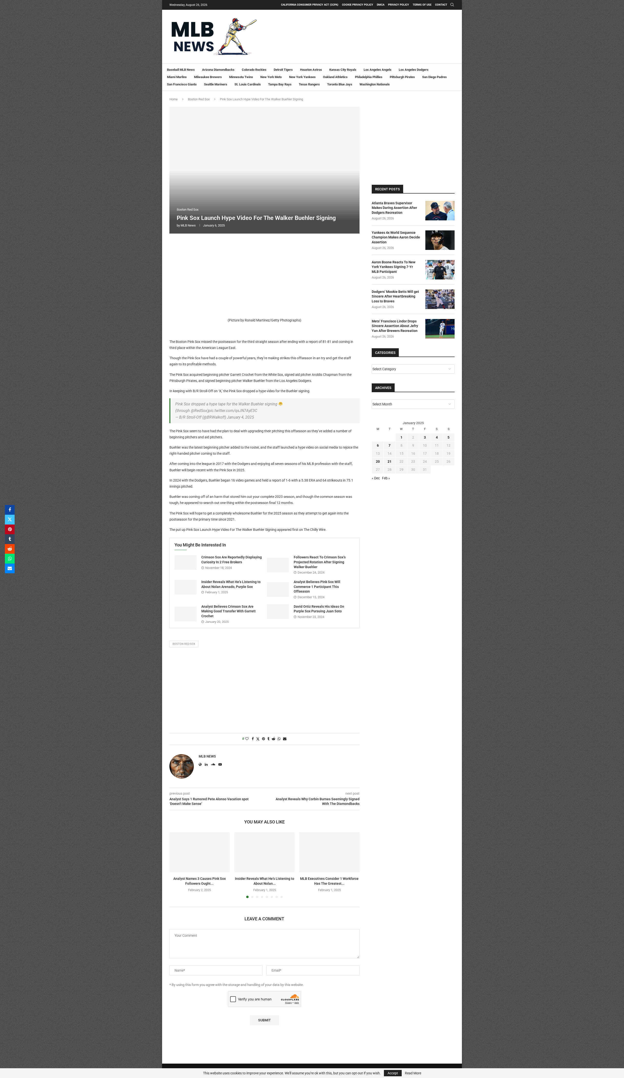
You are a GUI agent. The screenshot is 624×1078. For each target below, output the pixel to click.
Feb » (386, 478)
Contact (441, 4)
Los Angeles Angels (377, 70)
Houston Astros (311, 70)
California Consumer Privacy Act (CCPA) (309, 4)
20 (378, 461)
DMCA (380, 4)
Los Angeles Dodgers (414, 70)
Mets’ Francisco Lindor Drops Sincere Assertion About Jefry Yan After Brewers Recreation (395, 326)
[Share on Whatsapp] (10, 559)
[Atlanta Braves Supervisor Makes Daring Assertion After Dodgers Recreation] (440, 210)
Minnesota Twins (241, 77)
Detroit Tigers (283, 70)
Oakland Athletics (335, 77)
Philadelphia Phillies (368, 77)
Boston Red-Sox (184, 644)
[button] (176, 865)
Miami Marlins (177, 77)
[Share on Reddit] (10, 549)
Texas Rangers (309, 84)
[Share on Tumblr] (10, 539)
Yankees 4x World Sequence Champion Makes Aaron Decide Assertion (396, 237)
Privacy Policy (398, 4)
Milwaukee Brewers (208, 77)
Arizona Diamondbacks (218, 70)
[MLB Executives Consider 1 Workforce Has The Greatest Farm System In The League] (329, 852)
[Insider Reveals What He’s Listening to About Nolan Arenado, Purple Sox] (185, 587)
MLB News (188, 225)
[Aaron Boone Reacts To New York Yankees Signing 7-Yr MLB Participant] (440, 269)
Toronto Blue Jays (339, 84)
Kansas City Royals (342, 70)
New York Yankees (302, 77)
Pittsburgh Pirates (402, 77)
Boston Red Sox (199, 99)
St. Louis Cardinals (247, 84)
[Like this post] (247, 739)
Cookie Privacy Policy (357, 4)
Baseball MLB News (181, 70)
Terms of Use (422, 4)
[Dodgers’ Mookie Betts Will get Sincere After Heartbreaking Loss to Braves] (440, 299)
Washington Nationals (375, 84)
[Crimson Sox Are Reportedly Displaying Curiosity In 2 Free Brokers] (185, 562)
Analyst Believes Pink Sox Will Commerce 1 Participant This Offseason (317, 586)
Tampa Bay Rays (280, 84)
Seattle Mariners (215, 84)
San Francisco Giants (182, 84)
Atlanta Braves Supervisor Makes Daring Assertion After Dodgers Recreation (394, 208)
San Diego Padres (434, 77)
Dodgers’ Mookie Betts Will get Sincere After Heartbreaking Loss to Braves (395, 296)
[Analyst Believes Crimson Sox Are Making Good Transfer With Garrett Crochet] (185, 614)
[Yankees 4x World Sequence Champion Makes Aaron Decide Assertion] (440, 240)
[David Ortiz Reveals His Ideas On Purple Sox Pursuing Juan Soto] (278, 611)
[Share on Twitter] (10, 519)
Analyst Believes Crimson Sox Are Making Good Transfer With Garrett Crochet (228, 611)
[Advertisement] (264, 274)
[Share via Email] (10, 568)
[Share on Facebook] (10, 510)
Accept (393, 1073)
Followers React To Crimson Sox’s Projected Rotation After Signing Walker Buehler (320, 562)
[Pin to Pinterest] (10, 529)
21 (389, 461)
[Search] (452, 5)
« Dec (376, 478)
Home (173, 99)
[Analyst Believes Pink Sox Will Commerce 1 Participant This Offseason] (278, 589)
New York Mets (271, 77)
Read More (413, 1073)
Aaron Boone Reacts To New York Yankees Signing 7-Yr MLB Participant (393, 267)
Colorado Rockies (254, 70)
